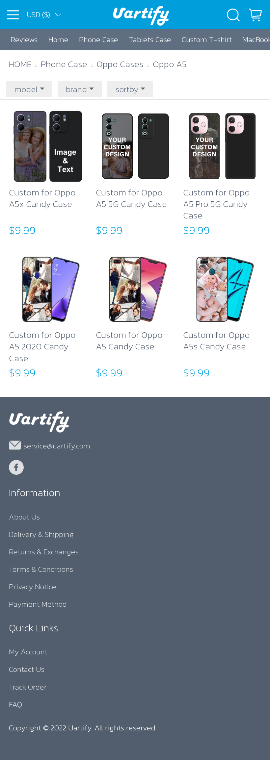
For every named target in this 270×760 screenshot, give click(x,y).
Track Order (28, 687)
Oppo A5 (170, 64)
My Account (28, 651)
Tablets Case (150, 39)
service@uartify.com (57, 445)
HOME (20, 64)
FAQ (15, 704)
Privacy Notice (32, 586)
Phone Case (98, 39)
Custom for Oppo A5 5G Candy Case (131, 199)
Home (58, 39)
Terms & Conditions (41, 569)
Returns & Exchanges (44, 551)
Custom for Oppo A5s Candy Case (216, 341)
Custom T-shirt (207, 39)
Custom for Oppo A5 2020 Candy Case (42, 346)
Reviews (24, 39)
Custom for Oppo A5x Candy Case (42, 199)
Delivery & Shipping (41, 534)
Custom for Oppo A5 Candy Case (129, 341)
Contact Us (26, 669)
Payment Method (38, 604)
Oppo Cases (120, 64)
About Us (24, 516)
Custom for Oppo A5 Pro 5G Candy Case (216, 204)
